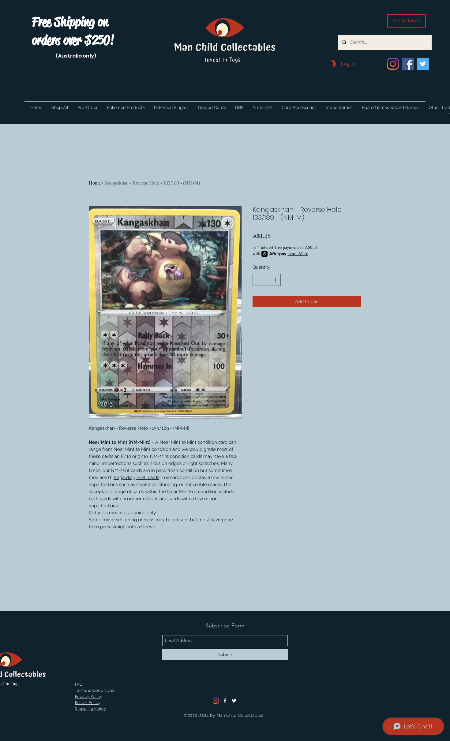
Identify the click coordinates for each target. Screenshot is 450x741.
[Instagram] (393, 64)
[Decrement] (257, 280)
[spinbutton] (267, 280)
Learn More (297, 253)
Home (95, 182)
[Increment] (276, 280)
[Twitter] (423, 64)
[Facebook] (408, 64)
